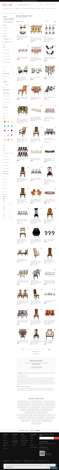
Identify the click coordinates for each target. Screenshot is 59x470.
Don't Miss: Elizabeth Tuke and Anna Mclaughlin (29, 0)
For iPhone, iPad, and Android (44, 448)
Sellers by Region (24, 442)
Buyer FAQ (14, 436)
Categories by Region (24, 440)
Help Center (5, 436)
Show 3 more (5, 194)
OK (49, 466)
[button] (52, 4)
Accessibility (5, 448)
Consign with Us (14, 442)
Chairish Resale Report (33, 447)
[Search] (41, 5)
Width (4, 214)
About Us (31, 436)
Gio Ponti (20, 372)
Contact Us (5, 438)
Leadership (32, 438)
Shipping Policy (5, 442)
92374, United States (6, 93)
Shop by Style (23, 436)
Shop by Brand (23, 438)
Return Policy (5, 440)
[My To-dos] (47, 4)
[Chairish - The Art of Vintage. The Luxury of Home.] (7, 4)
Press (31, 442)
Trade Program (14, 438)
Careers (31, 440)
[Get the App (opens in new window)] (42, 453)
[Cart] (54, 4)
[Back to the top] (56, 464)
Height (4, 207)
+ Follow (37, 367)
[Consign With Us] (50, 4)
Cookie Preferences (9, 466)
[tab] (8, 27)
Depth (4, 200)
